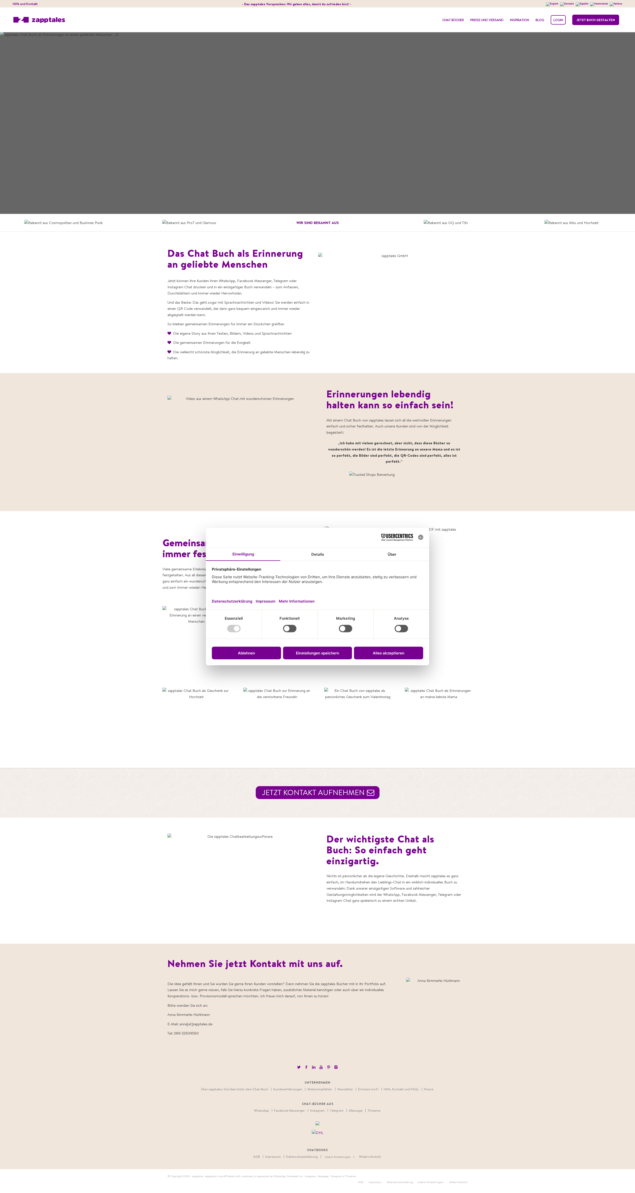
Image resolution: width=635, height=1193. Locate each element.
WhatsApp (261, 1110)
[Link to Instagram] (336, 1067)
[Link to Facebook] (306, 1067)
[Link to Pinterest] (328, 1067)
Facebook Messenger (289, 1110)
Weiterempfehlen (319, 1089)
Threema (374, 1110)
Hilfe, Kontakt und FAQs (401, 1089)
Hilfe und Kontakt (25, 4)
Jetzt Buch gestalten (595, 20)
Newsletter (345, 1089)
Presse (428, 1089)
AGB (256, 1156)
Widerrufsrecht (370, 1156)
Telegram (337, 1110)
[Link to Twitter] (298, 1067)
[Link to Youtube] (321, 1067)
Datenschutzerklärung (302, 1156)
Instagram (317, 1110)
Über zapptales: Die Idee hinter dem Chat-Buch (234, 1089)
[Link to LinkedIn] (313, 1067)
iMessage (355, 1110)
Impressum (273, 1156)
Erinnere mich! (368, 1089)
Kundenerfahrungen (287, 1089)
